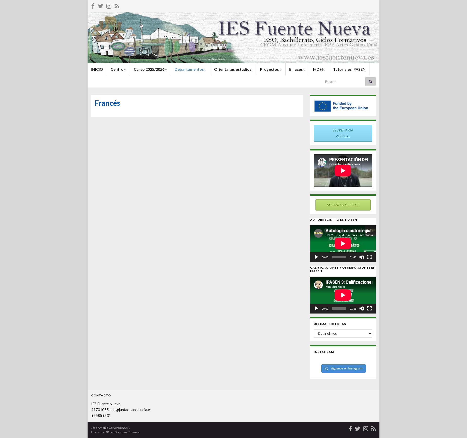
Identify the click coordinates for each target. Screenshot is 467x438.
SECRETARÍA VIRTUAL (342, 133)
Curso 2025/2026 (149, 69)
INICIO (97, 69)
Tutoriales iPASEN (349, 69)
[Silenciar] (361, 257)
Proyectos (270, 69)
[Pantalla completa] (369, 257)
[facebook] (93, 5)
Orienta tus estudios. (233, 69)
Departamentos (190, 69)
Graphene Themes (127, 432)
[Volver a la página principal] (233, 37)
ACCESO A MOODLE (343, 205)
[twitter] (100, 5)
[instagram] (108, 5)
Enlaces (296, 69)
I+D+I (318, 69)
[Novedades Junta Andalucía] (117, 5)
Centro (117, 69)
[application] (343, 243)
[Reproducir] (316, 257)
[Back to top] (456, 427)
